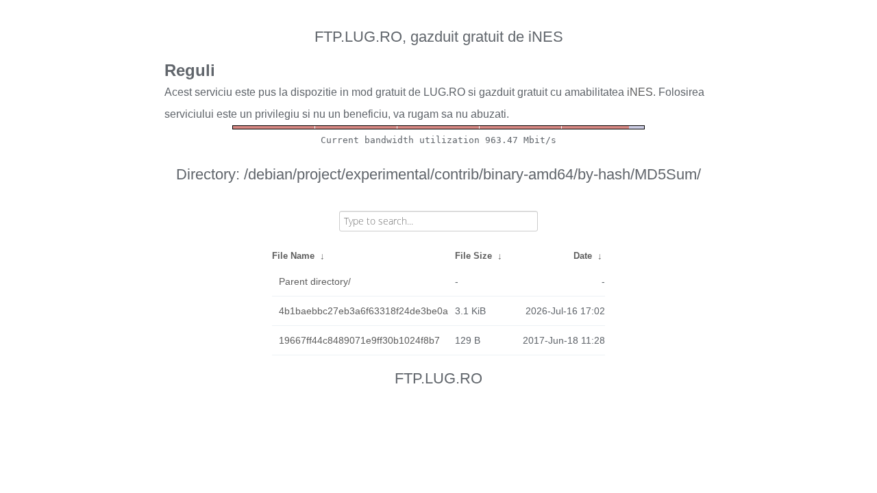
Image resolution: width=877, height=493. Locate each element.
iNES (640, 92)
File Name (293, 256)
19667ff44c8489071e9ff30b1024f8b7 (359, 340)
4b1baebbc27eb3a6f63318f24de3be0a (363, 310)
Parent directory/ (315, 281)
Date (582, 256)
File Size (473, 256)
